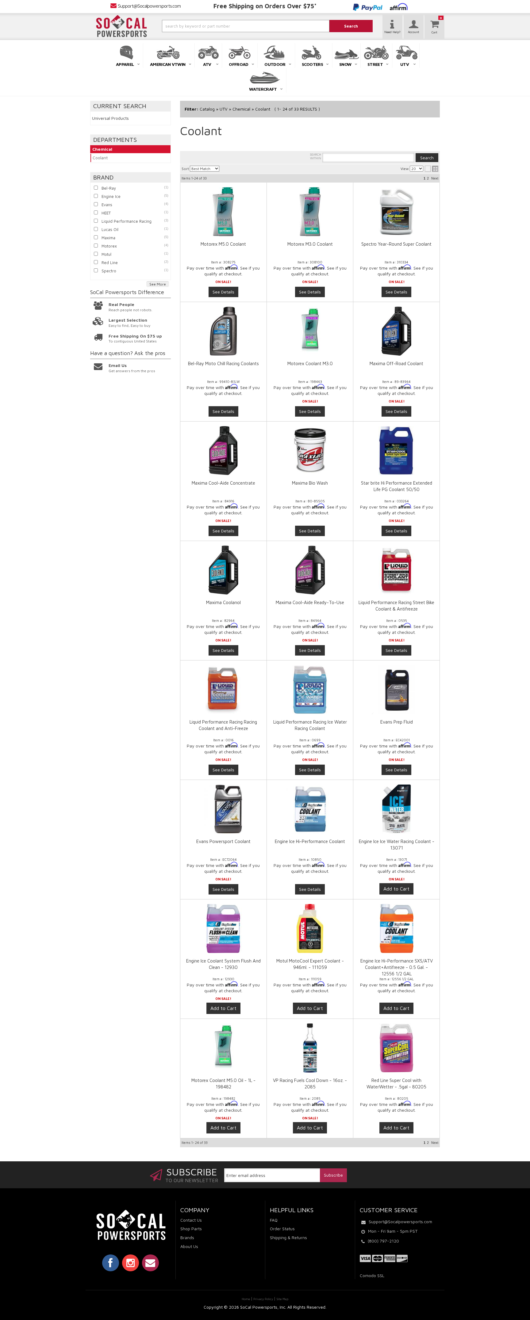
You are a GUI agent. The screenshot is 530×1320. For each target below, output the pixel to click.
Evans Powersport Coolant (223, 841)
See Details (223, 291)
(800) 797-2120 (383, 1240)
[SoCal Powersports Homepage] (121, 26)
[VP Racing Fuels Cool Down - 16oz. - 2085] (309, 1051)
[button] (229, 26)
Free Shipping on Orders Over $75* (265, 5)
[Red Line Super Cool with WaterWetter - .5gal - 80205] (396, 1051)
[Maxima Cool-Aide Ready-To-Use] (309, 570)
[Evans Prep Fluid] (396, 689)
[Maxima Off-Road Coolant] (396, 331)
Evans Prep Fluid (396, 721)
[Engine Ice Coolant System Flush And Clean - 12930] (223, 931)
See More (157, 284)
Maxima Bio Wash (310, 483)
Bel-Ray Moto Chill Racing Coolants (223, 363)
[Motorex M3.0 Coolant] (309, 211)
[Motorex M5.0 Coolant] (223, 211)
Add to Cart (396, 888)
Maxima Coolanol (223, 602)
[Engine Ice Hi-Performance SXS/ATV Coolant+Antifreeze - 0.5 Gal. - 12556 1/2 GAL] (396, 931)
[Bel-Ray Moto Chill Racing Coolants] (223, 331)
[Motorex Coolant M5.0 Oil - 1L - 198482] (223, 1051)
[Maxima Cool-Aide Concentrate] (223, 450)
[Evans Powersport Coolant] (223, 809)
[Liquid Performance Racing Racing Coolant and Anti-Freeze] (223, 689)
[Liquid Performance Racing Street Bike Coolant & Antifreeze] (396, 570)
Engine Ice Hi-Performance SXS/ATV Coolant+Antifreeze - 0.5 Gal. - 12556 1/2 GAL (396, 967)
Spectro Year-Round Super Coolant (396, 244)
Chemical (102, 149)
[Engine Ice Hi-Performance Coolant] (309, 809)
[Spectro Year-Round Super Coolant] (396, 211)
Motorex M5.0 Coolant (223, 244)
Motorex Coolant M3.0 (310, 363)
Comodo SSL (372, 1275)
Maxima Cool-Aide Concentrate (223, 483)
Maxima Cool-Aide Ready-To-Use (310, 602)
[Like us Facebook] (110, 1262)
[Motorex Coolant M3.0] (309, 331)
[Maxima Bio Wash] (309, 450)
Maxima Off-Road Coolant (396, 363)
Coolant (100, 157)
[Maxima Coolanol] (223, 570)
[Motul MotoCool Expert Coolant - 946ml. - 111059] (309, 931)
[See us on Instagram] (130, 1262)
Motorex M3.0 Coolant (310, 244)
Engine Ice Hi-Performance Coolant (310, 841)
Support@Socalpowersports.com (149, 6)
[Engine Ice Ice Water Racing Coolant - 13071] (396, 812)
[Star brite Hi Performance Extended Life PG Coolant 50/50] (396, 450)
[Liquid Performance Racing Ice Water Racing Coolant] (309, 689)
